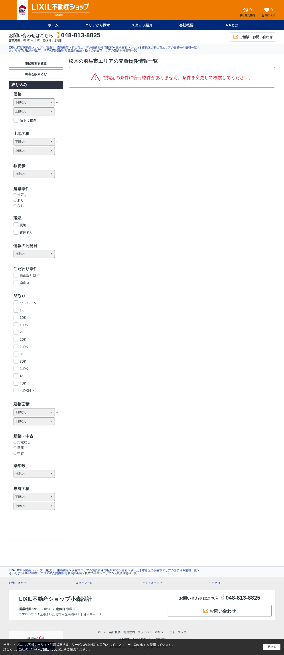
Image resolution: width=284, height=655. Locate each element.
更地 (23, 225)
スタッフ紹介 (142, 25)
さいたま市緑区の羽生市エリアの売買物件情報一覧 (163, 47)
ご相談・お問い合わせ (256, 37)
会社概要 (186, 25)
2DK (23, 339)
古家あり (26, 232)
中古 (20, 453)
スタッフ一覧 (84, 583)
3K (22, 354)
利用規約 (129, 632)
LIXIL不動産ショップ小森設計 (55, 599)
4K (22, 376)
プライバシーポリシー (152, 632)
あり (20, 200)
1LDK (24, 325)
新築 (20, 447)
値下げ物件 (28, 120)
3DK (23, 361)
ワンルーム (28, 303)
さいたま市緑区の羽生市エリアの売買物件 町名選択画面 (45, 50)
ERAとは (230, 25)
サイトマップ (177, 632)
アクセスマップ (152, 583)
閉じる (272, 647)
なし (20, 206)
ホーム (53, 25)
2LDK (24, 347)
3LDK (24, 369)
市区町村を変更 (36, 63)
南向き (25, 283)
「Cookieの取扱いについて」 (46, 649)
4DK (23, 383)
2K (22, 332)
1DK (23, 317)
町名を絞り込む (36, 74)
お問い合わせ (17, 583)
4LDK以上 (27, 391)
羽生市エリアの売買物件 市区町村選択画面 (99, 47)
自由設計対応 (30, 275)
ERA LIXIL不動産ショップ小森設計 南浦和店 (39, 47)
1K (22, 310)
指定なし (24, 194)
